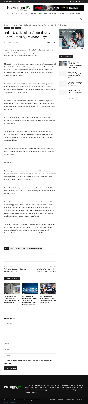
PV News (14, 14)
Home (7, 14)
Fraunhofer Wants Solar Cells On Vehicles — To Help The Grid (75, 84)
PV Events (17, 28)
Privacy (60, 400)
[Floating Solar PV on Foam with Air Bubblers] (63, 92)
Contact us (79, 400)
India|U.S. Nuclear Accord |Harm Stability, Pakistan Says (26, 248)
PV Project (70, 14)
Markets (61, 14)
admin (10, 42)
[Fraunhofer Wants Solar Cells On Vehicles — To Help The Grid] (63, 84)
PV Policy (24, 14)
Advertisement (69, 400)
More (78, 14)
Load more (71, 98)
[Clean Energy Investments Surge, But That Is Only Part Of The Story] (63, 73)
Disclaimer (53, 400)
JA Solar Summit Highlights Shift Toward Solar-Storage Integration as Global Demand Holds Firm (30, 300)
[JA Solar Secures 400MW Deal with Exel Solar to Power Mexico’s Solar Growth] (48, 288)
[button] (81, 19)
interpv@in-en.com (10, 402)
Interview (33, 14)
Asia (20, 25)
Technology (43, 14)
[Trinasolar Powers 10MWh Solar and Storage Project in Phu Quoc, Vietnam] (12, 288)
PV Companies (44, 293)
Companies (52, 14)
